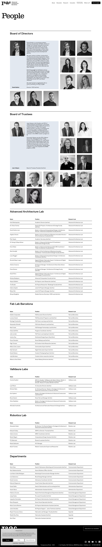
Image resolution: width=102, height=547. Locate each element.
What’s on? (87, 3)
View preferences (30, 540)
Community (80, 3)
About (53, 3)
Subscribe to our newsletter (92, 528)
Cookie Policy (15, 543)
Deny (19, 540)
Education (59, 3)
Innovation (72, 3)
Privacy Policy (21, 543)
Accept (7, 540)
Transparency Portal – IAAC (48, 545)
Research (65, 3)
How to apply (96, 3)
